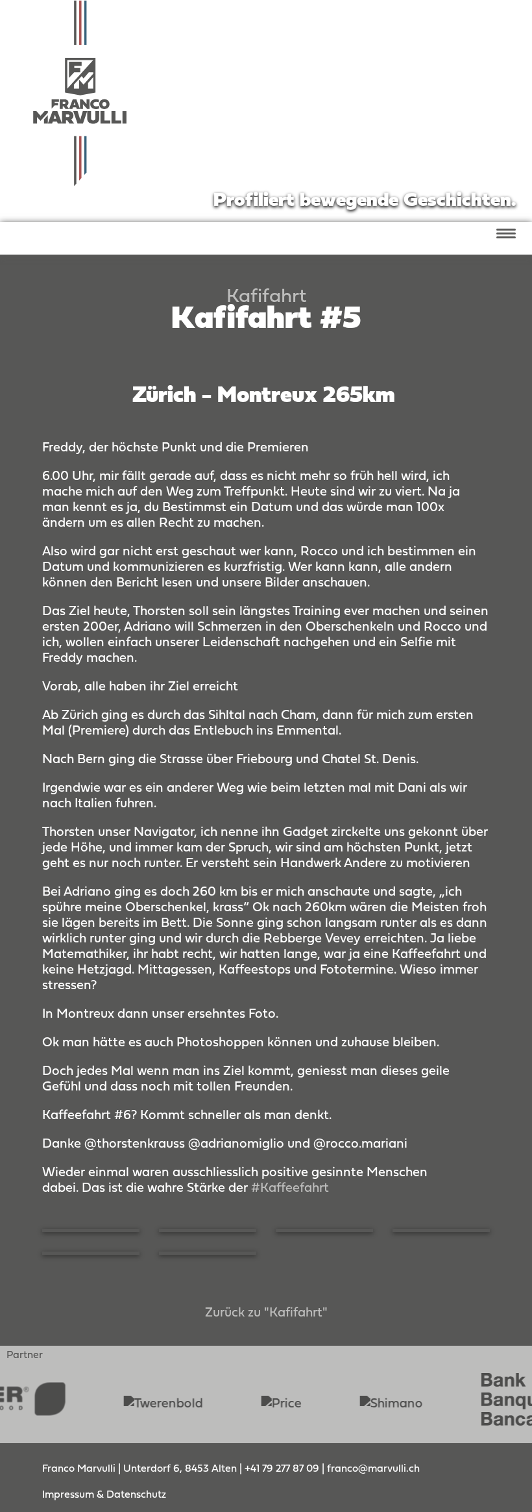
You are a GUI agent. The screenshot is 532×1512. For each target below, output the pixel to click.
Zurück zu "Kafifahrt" (266, 1313)
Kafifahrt (266, 297)
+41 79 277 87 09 (283, 1469)
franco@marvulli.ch (373, 1469)
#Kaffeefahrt (290, 1188)
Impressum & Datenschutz (104, 1495)
